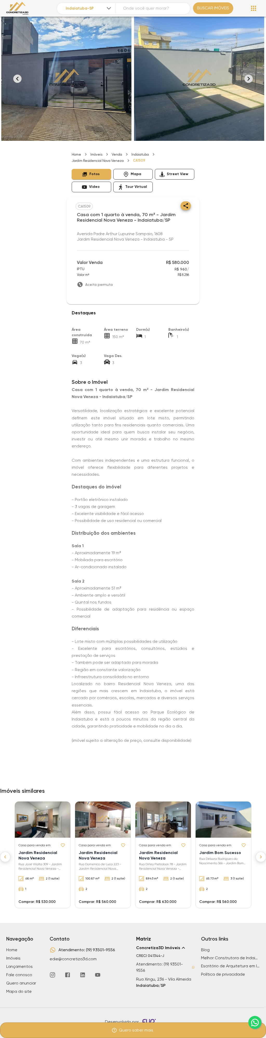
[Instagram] (52, 975)
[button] (91, 174)
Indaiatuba (140, 154)
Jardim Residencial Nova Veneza (98, 161)
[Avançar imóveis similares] (261, 857)
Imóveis (96, 154)
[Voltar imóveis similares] (5, 857)
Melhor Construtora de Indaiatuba (230, 957)
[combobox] (89, 8)
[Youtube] (97, 975)
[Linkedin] (82, 975)
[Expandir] (108, 8)
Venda (117, 154)
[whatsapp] (254, 1022)
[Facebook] (67, 975)
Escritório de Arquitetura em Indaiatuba (230, 965)
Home (76, 154)
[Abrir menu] (253, 8)
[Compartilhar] (186, 205)
